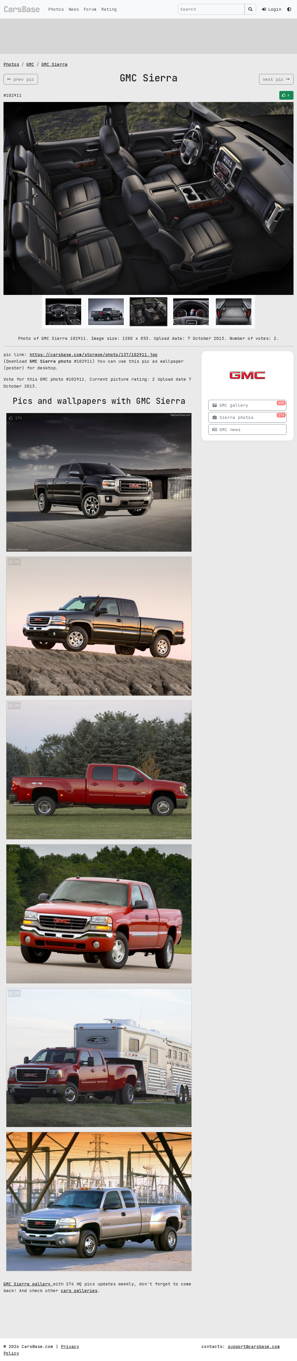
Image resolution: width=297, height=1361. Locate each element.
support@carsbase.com (254, 1346)
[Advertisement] (148, 36)
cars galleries (79, 1290)
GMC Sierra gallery (28, 1284)
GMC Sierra (54, 64)
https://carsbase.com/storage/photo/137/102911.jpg (93, 354)
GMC (30, 64)
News (73, 9)
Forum (90, 9)
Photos (56, 9)
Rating (109, 9)
